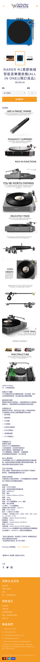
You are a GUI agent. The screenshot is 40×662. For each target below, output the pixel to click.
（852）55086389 (22, 547)
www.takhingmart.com (11, 638)
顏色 (3, 88)
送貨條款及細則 (7, 612)
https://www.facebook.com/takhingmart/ (17, 641)
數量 (28, 88)
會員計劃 (5, 609)
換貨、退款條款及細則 (9, 615)
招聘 (3, 592)
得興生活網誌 (6, 589)
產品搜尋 (5, 606)
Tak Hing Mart (10, 655)
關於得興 (5, 586)
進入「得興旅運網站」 (9, 595)
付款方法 (5, 618)
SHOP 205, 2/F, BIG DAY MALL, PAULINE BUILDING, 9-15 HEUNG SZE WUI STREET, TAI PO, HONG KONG (18, 647)
